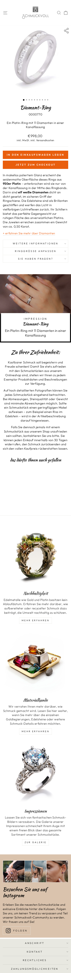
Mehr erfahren (35, 731)
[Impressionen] (35, 773)
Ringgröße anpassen (35, 251)
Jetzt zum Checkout (36, 164)
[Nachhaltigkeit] (35, 555)
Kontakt (35, 951)
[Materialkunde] (35, 662)
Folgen (20, 930)
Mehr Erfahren (35, 620)
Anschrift (34, 943)
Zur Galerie (35, 842)
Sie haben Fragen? (35, 258)
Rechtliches (35, 960)
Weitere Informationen (35, 243)
